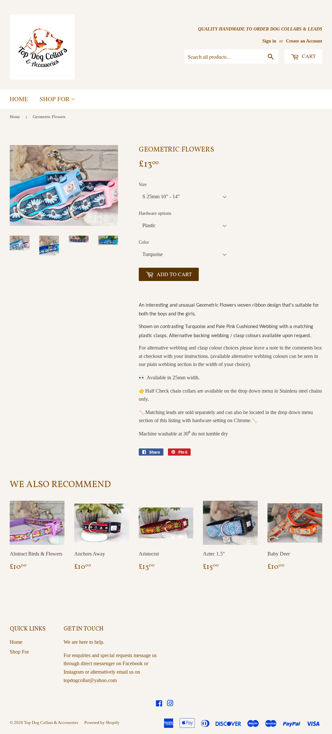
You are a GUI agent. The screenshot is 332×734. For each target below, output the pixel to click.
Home (19, 99)
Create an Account (304, 41)
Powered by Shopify (102, 722)
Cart (308, 56)
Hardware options (155, 213)
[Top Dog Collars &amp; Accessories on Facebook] (159, 704)
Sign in (269, 41)
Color (144, 242)
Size (143, 184)
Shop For (55, 99)
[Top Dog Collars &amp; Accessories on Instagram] (170, 704)
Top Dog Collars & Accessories (51, 722)
